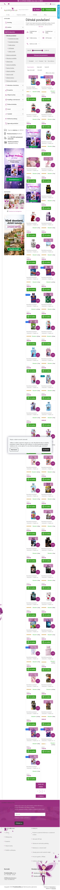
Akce (36, 61)
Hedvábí (9, 114)
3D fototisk (11, 48)
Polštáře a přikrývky (10, 850)
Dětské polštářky (10, 71)
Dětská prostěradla (11, 55)
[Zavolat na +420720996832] (6, 3)
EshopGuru (52, 887)
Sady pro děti (9, 74)
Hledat (38, 9)
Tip (45, 61)
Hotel (9, 109)
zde (40, 446)
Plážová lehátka (11, 104)
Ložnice (9, 27)
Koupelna (10, 90)
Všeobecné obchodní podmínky (41, 843)
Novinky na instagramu (40, 876)
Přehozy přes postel (11, 81)
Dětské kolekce (10, 77)
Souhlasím (46, 449)
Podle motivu (11, 45)
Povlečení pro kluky (13, 42)
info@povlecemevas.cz (10, 878)
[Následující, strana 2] (40, 791)
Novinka (41, 61)
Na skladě (31, 61)
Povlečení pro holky (13, 38)
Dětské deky (9, 61)
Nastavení (14, 449)
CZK (46, 3)
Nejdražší (47, 67)
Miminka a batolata (13, 85)
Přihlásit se (19, 823)
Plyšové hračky (10, 68)
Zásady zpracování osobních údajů (41, 852)
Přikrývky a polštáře (11, 58)
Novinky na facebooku (39, 873)
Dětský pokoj (11, 32)
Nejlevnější (39, 67)
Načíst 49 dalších (40, 785)
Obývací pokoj (11, 95)
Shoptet (54, 888)
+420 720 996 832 (9, 879)
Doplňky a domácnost (13, 99)
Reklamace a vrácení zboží (39, 848)
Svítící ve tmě (11, 51)
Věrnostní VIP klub (37, 839)
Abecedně (39, 70)
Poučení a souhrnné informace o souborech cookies (43, 833)
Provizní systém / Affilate (39, 856)
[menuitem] (8, 15)
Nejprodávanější (30, 70)
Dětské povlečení (11, 35)
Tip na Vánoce (51, 61)
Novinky (9, 22)
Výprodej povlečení (12, 123)
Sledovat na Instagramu (15, 211)
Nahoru (41, 796)
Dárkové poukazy (12, 118)
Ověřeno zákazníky (37, 861)
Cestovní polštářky (11, 65)
